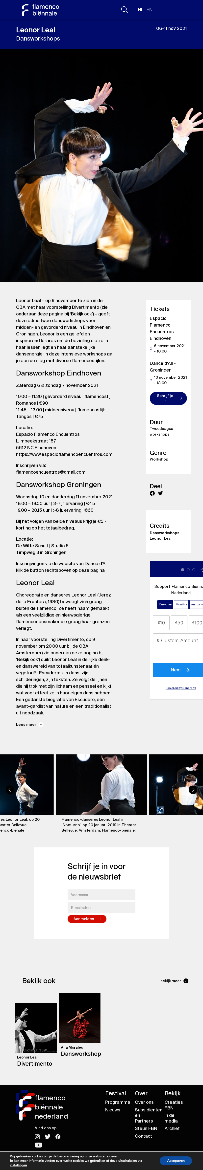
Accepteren (176, 1160)
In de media (171, 1118)
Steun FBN (146, 1128)
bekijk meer (170, 981)
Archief (172, 1128)
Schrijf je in (165, 398)
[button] (10, 789)
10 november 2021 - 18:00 (170, 380)
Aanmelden (84, 918)
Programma (117, 1102)
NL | (145, 10)
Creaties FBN (174, 1105)
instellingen (18, 1165)
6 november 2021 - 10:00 (169, 348)
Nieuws (112, 1110)
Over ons (144, 1102)
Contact (143, 1136)
